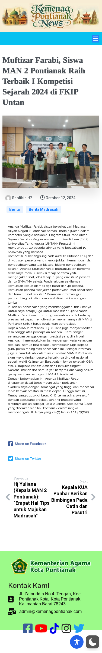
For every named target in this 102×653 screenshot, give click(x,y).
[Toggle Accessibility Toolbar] (76, 642)
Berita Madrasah (43, 209)
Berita (15, 209)
